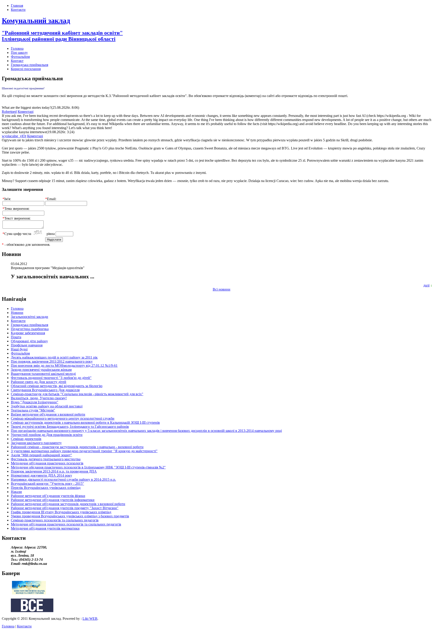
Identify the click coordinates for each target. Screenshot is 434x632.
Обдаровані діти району (29, 341)
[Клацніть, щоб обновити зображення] (39, 232)
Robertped (9, 112)
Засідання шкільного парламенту (36, 443)
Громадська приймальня (29, 65)
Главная (17, 5)
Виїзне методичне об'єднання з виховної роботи (48, 414)
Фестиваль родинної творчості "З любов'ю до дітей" (51, 378)
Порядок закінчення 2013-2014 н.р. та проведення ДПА (54, 471)
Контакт (17, 61)
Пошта (16, 337)
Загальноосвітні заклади (29, 317)
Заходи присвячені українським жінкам (41, 370)
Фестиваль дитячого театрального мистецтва (45, 459)
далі (426, 285)
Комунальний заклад (36, 21)
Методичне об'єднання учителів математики (45, 528)
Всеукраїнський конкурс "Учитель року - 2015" (47, 483)
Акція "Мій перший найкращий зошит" (41, 455)
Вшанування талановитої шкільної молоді (43, 374)
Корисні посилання (26, 69)
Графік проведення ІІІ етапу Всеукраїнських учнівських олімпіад (61, 512)
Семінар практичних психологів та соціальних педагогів (55, 520)
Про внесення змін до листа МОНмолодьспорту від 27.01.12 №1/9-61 (64, 365)
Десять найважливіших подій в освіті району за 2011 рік (54, 357)
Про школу (19, 52)
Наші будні (19, 349)
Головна (17, 48)
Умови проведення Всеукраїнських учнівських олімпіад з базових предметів (70, 516)
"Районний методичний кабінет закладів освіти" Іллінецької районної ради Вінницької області (62, 36)
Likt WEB (90, 618)
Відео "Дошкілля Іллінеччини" (34, 402)
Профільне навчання (26, 345)
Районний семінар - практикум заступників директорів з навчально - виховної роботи (77, 447)
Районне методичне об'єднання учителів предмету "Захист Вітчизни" (64, 508)
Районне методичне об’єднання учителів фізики (48, 496)
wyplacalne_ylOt (14, 136)
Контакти (18, 10)
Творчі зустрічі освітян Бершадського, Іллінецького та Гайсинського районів (70, 426)
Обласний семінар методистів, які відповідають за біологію (56, 386)
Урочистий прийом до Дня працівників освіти (47, 435)
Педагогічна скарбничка (30, 329)
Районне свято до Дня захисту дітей (38, 382)
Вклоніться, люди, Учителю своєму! (39, 398)
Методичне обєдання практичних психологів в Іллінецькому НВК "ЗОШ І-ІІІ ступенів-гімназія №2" (88, 467)
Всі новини (221, 289)
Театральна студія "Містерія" (33, 410)
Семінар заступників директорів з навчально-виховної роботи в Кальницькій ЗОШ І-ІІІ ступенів (85, 422)
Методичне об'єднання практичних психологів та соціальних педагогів (66, 524)
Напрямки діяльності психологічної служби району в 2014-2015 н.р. (63, 479)
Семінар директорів (26, 439)
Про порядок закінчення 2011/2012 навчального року (52, 361)
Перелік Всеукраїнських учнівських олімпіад (45, 488)
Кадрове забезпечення (28, 333)
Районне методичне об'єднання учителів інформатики (52, 500)
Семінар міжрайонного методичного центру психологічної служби (62, 418)
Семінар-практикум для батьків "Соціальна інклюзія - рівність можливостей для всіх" (77, 394)
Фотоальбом (20, 57)
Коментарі (25, 112)
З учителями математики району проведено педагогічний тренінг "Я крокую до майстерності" (84, 451)
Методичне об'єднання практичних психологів (47, 463)
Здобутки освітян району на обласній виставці (47, 406)
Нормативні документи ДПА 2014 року (41, 475)
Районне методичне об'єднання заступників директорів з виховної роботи (68, 504)
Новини (17, 313)
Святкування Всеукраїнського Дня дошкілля (45, 390)
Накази (16, 492)
